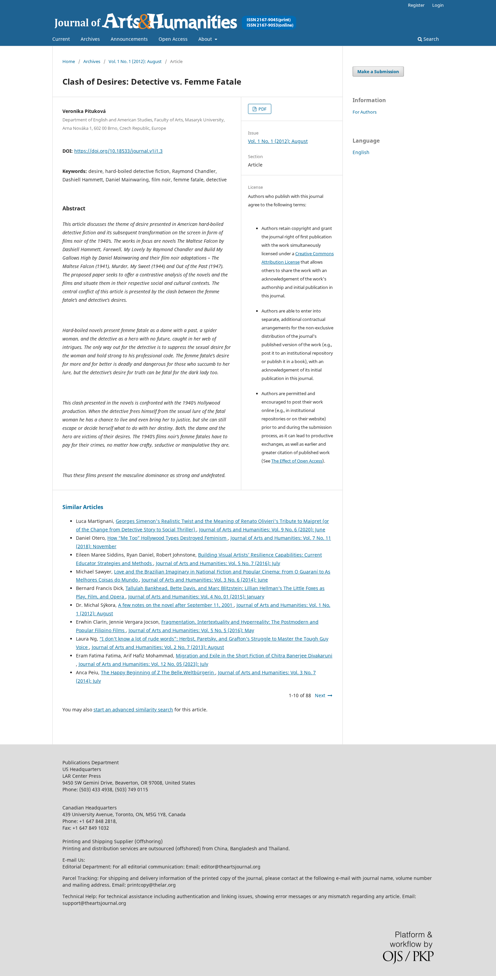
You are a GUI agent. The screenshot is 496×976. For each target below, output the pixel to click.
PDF (262, 109)
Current (61, 39)
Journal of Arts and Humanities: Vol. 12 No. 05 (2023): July (143, 664)
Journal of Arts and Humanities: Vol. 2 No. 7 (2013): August (158, 647)
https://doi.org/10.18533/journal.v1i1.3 (118, 151)
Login (438, 5)
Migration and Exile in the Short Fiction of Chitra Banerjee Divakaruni (254, 655)
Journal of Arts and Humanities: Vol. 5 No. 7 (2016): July (218, 563)
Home (68, 61)
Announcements (129, 39)
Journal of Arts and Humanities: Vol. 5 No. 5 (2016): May (191, 630)
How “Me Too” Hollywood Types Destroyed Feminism (167, 538)
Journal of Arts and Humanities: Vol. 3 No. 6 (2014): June (205, 579)
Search (430, 39)
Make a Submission (378, 71)
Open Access (173, 39)
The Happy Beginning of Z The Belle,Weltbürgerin (158, 672)
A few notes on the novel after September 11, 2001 (176, 605)
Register (416, 5)
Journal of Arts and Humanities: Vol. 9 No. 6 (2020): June (262, 529)
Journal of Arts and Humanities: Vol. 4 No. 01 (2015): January (196, 596)
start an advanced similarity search (133, 709)
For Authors (365, 112)
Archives (90, 39)
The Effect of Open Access (296, 461)
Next (320, 695)
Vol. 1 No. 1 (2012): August (135, 61)
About (205, 39)
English (361, 152)
